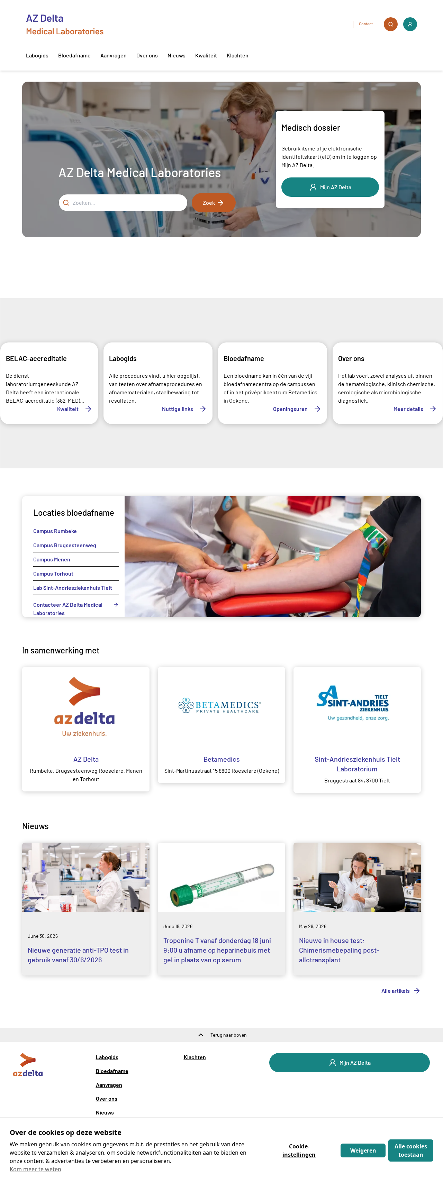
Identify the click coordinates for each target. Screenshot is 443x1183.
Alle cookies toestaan (411, 1150)
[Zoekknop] (391, 24)
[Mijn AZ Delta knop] (410, 24)
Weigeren (363, 1150)
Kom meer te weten (35, 1169)
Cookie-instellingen (299, 1150)
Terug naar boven (228, 1035)
